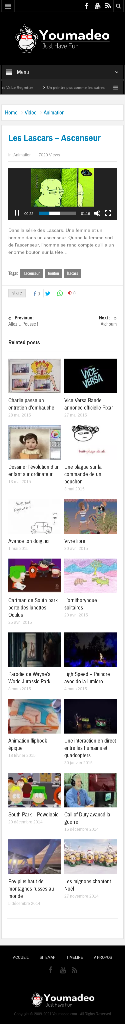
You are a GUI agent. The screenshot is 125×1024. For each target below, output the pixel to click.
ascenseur (32, 273)
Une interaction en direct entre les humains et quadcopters (90, 748)
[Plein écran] (108, 213)
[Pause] (17, 213)
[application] (62, 194)
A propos (103, 957)
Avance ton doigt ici (28, 541)
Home (11, 112)
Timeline (74, 957)
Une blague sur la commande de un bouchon (83, 474)
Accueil (21, 957)
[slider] (57, 213)
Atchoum (108, 321)
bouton (53, 273)
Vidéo (31, 112)
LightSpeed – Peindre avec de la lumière (87, 678)
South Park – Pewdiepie (33, 814)
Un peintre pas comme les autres (62, 87)
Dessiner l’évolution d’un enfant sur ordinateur (34, 470)
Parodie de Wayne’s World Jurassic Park (29, 678)
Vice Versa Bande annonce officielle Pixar (88, 404)
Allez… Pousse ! (23, 321)
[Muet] (97, 213)
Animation (54, 112)
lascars (72, 273)
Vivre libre (74, 541)
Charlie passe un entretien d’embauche (31, 404)
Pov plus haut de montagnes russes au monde (31, 889)
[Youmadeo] (62, 38)
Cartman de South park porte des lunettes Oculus (33, 607)
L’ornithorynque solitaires (80, 604)
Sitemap (47, 957)
